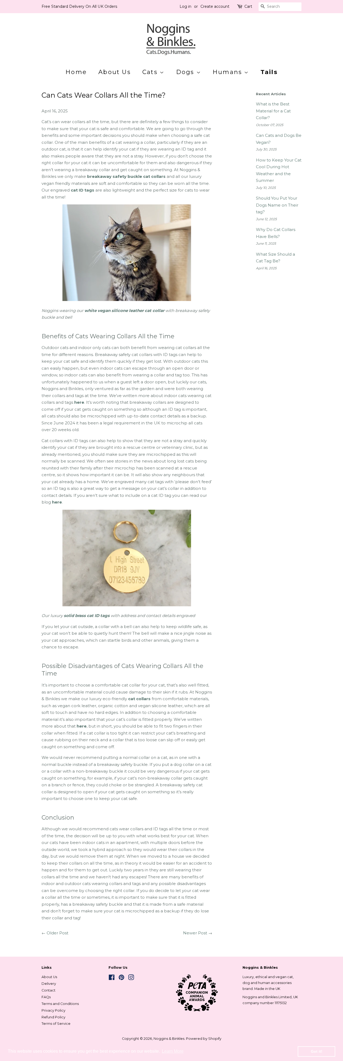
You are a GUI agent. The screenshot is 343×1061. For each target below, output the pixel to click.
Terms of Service (56, 1024)
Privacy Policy (53, 1010)
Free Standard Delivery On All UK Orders (79, 6)
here (79, 402)
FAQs (46, 997)
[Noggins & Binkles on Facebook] (112, 978)
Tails (269, 72)
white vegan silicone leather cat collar (124, 310)
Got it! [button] (316, 1051)
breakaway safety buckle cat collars (126, 176)
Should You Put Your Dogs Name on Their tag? (277, 205)
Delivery (49, 984)
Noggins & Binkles (169, 1039)
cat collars (139, 698)
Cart (248, 6)
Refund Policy (53, 1017)
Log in (185, 6)
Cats (151, 72)
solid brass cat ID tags (87, 615)
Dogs (186, 72)
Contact (48, 990)
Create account (214, 6)
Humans (228, 72)
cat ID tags (82, 190)
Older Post (57, 932)
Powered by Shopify (203, 1039)
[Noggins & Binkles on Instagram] (131, 978)
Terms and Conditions (60, 1004)
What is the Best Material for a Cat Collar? (273, 110)
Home (76, 72)
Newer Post (195, 932)
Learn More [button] (173, 1051)
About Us (114, 72)
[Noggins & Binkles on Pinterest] (121, 978)
